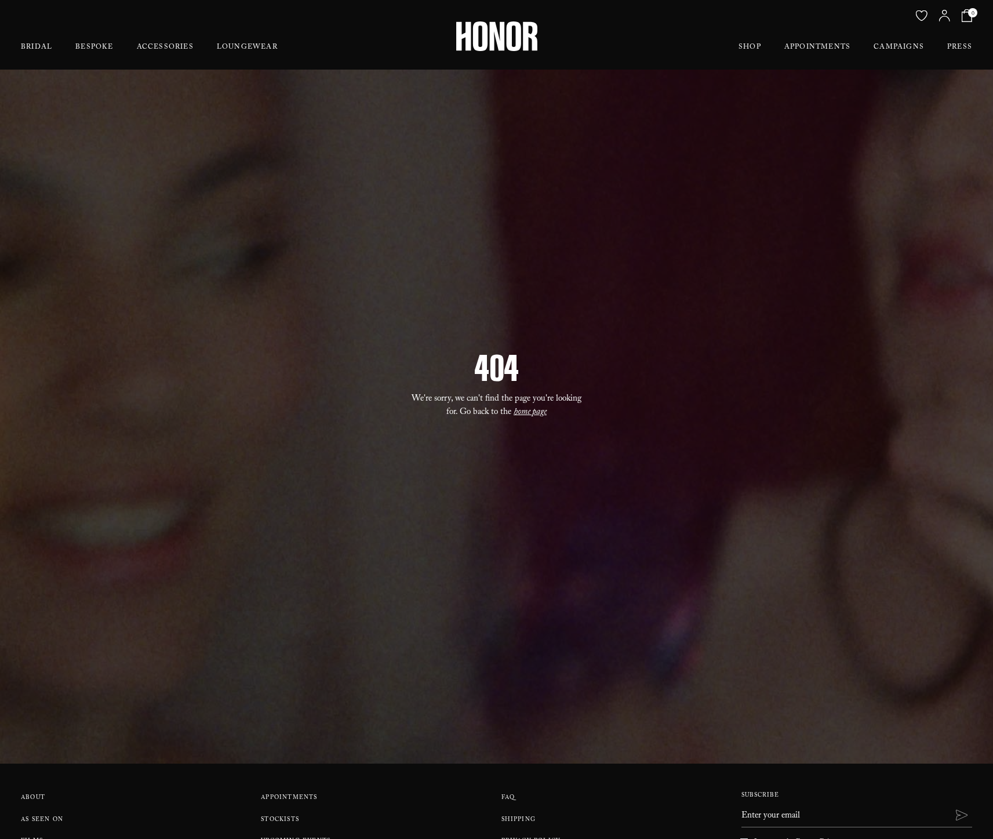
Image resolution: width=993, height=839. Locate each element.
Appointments (817, 47)
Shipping (518, 820)
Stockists (280, 820)
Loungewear (247, 47)
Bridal (36, 47)
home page (530, 412)
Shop (750, 47)
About (33, 798)
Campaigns (899, 47)
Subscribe (760, 795)
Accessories (165, 47)
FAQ (508, 798)
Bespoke (94, 47)
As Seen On (42, 820)
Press (959, 47)
